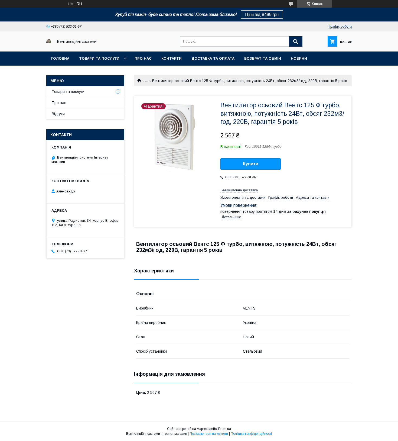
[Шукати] (295, 41)
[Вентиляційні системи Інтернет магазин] (48, 42)
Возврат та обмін (262, 58)
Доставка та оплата (212, 58)
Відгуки (58, 114)
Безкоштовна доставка (239, 190)
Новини (299, 58)
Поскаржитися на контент (209, 434)
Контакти (171, 58)
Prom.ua (224, 429)
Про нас (143, 58)
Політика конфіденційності (251, 434)
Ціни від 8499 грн (262, 14)
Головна (60, 58)
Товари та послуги (99, 58)
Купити (250, 164)
